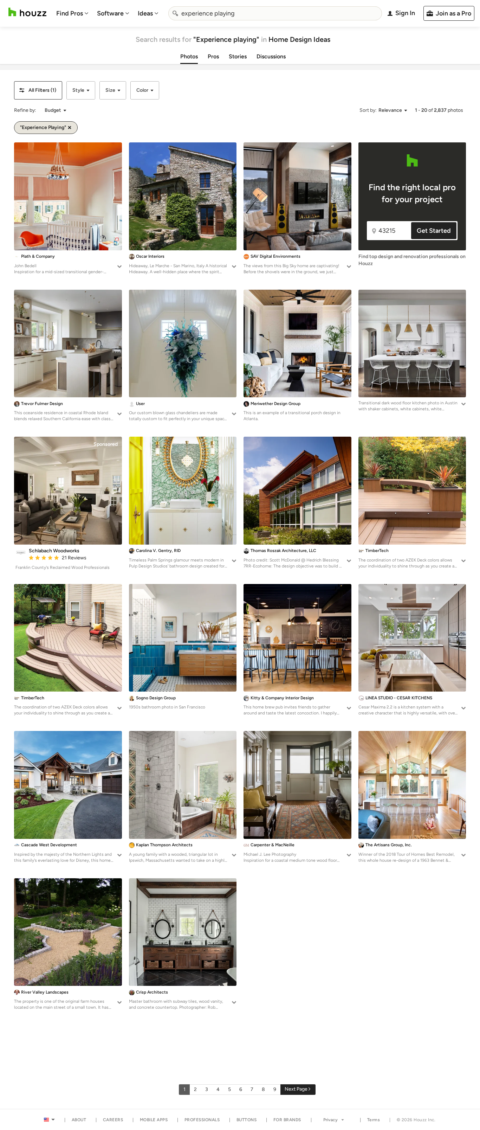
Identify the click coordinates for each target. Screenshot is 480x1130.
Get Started (434, 231)
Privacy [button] (330, 1119)
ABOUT (79, 1119)
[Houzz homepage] (27, 12)
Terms (373, 1119)
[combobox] (275, 13)
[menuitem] (72, 13)
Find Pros (69, 13)
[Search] (175, 13)
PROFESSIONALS (202, 1119)
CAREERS (113, 1119)
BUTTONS (246, 1119)
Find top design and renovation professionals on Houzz (412, 260)
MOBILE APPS (154, 1119)
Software (110, 13)
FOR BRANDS (287, 1119)
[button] (38, 90)
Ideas (145, 13)
